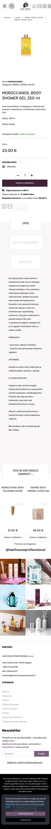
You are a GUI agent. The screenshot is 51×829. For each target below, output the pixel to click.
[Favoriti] (44, 6)
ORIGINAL (11, 167)
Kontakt (5, 713)
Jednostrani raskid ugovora (14, 721)
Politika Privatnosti (10, 704)
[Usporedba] (39, 6)
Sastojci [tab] (25, 262)
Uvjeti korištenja (9, 709)
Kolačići (5, 692)
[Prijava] (34, 6)
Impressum (7, 696)
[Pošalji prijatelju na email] (16, 207)
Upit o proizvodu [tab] (25, 242)
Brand (12, 81)
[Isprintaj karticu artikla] (24, 207)
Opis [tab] (26, 223)
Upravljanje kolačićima (12, 717)
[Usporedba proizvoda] (10, 206)
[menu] (4, 6)
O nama (5, 700)
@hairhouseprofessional (25, 550)
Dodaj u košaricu (25, 183)
